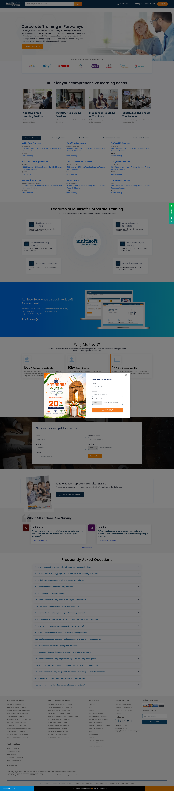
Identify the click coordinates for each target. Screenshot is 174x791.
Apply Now (107, 410)
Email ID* (95, 391)
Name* (94, 383)
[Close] (126, 375)
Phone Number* (97, 399)
